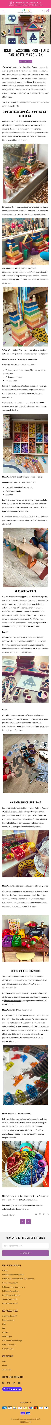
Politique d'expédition (10, 1291)
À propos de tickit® (9, 1316)
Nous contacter (8, 1320)
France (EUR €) (24, 1402)
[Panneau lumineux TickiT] (25, 1075)
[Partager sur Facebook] (36, 1214)
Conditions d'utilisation (11, 1295)
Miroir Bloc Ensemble (12, 1001)
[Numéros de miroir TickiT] (25, 763)
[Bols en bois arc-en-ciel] (25, 1164)
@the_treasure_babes (28, 1200)
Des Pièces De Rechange (12, 1340)
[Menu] (3, 11)
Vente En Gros (7, 1349)
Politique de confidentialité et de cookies (18, 1279)
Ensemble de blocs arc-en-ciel (27, 637)
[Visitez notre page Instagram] (8, 1382)
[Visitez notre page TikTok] (13, 1382)
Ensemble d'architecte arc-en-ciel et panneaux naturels (24, 121)
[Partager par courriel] (48, 1214)
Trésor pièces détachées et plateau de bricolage (21, 350)
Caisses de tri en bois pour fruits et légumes (31, 808)
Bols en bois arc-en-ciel (13, 1119)
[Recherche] (43, 11)
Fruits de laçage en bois (13, 812)
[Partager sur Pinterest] (44, 1214)
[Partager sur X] (40, 1214)
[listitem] (26, 4)
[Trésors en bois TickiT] (25, 443)
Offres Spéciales (8, 1345)
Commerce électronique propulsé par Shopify (25, 1419)
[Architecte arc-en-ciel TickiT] (25, 173)
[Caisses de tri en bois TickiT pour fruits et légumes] (25, 853)
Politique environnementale (13, 1275)
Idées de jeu (7, 1336)
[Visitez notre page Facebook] (3, 1382)
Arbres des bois (21, 268)
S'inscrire (25, 1253)
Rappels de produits (10, 1283)
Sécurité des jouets (9, 1299)
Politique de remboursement (13, 1287)
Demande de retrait (10, 1303)
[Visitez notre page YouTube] (18, 1382)
